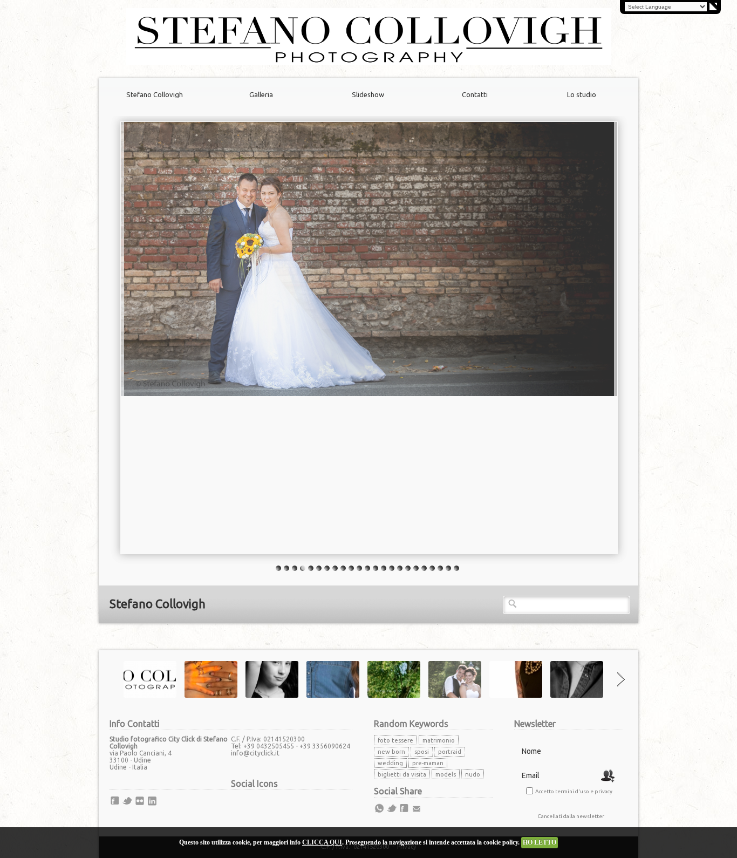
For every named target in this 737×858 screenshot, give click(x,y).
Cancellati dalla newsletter (570, 816)
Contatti (475, 94)
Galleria (261, 94)
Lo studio (581, 94)
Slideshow (368, 94)
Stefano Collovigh (154, 94)
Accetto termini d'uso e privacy (573, 791)
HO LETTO (539, 842)
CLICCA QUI (322, 842)
